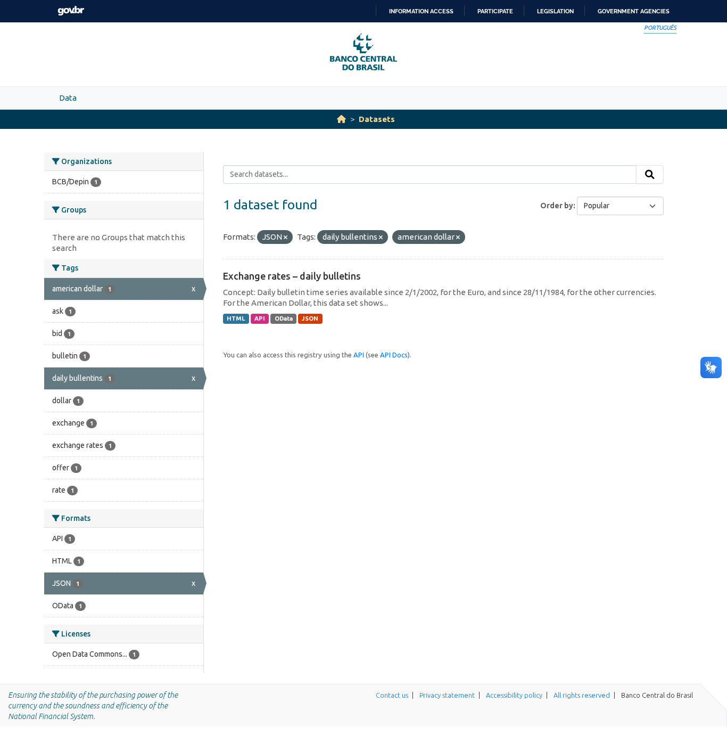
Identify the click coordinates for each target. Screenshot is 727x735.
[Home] (341, 119)
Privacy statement (447, 695)
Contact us (392, 695)
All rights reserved (581, 695)
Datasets (377, 119)
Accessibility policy (514, 695)
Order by (556, 205)
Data (68, 97)
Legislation (555, 11)
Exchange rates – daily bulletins (292, 276)
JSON (310, 318)
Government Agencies (634, 11)
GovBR (70, 11)
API (259, 318)
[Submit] (650, 174)
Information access (421, 11)
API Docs (394, 354)
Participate (495, 11)
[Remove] (285, 237)
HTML (236, 318)
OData (284, 318)
